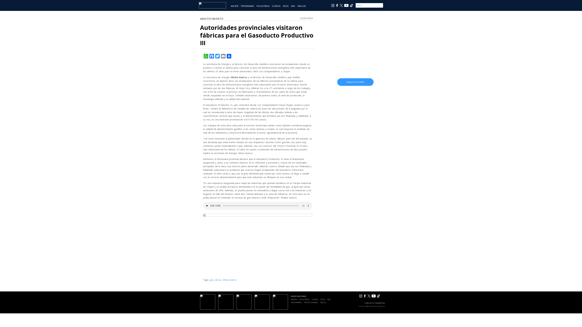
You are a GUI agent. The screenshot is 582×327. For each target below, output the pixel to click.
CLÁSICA (276, 6)
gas (212, 279)
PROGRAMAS (247, 6)
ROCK (286, 6)
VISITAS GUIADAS (311, 302)
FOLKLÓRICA (262, 6)
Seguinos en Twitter (355, 82)
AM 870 (234, 6)
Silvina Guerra (229, 279)
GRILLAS (301, 6)
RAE (293, 6)
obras (218, 279)
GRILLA (323, 302)
